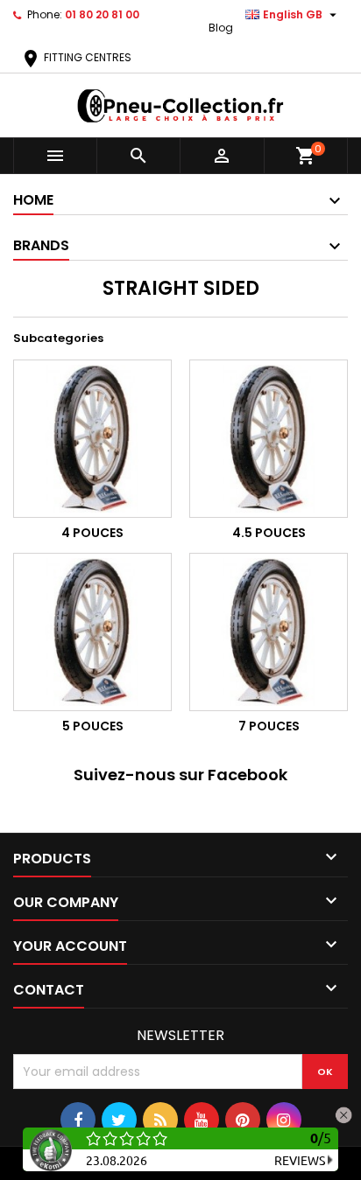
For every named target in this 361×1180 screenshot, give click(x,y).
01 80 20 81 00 (102, 14)
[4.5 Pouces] (268, 439)
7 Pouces (269, 726)
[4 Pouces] (92, 439)
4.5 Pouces (269, 532)
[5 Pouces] (92, 632)
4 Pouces (92, 532)
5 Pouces (93, 726)
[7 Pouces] (268, 632)
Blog (221, 27)
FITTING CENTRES (75, 57)
